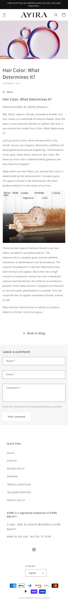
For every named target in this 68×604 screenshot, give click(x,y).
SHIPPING (12, 476)
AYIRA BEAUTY (29, 598)
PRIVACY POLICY (16, 500)
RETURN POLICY (16, 468)
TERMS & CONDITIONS (19, 484)
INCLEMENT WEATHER (19, 492)
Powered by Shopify (42, 598)
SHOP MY (12, 460)
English (32, 573)
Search (11, 452)
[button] (4, 15)
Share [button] (10, 91)
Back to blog (36, 333)
